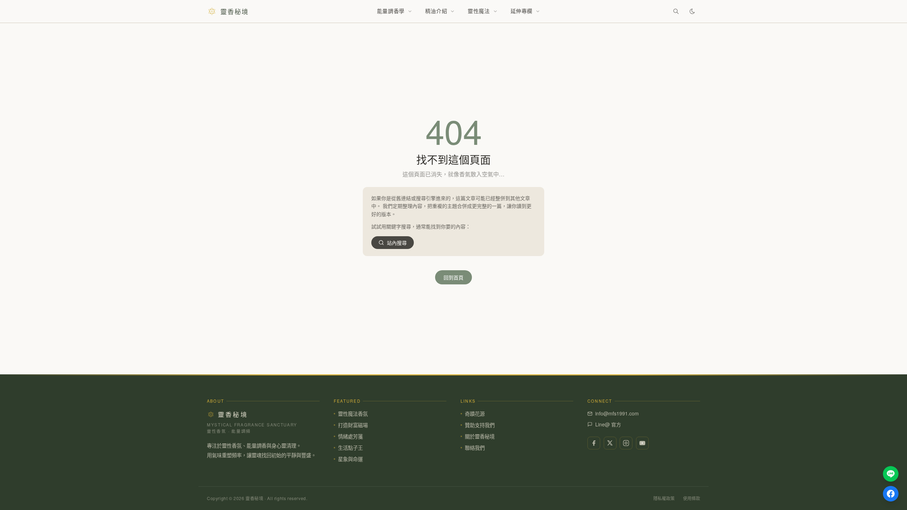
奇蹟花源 (475, 413)
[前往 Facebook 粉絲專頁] (890, 494)
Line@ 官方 (608, 424)
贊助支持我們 (480, 425)
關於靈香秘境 (480, 436)
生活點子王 (350, 447)
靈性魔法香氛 (353, 413)
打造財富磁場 (353, 425)
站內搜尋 (397, 242)
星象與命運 (350, 459)
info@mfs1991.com (617, 413)
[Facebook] (593, 443)
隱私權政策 (664, 498)
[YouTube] (642, 443)
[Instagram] (626, 443)
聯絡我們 (475, 447)
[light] (692, 11)
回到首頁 (453, 277)
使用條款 (691, 498)
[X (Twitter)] (610, 443)
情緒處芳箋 (350, 436)
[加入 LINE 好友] (890, 474)
